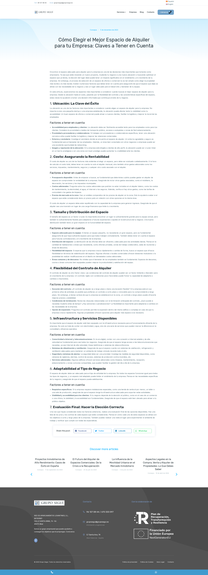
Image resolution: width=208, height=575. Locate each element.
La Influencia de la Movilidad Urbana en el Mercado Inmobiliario (122, 462)
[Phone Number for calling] (52, 572)
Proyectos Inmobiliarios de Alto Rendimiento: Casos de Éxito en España (50, 462)
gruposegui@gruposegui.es (97, 522)
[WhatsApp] (156, 572)
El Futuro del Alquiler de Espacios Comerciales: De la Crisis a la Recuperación (86, 462)
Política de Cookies (146, 562)
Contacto (171, 562)
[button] (82, 431)
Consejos (93, 30)
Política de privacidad (130, 562)
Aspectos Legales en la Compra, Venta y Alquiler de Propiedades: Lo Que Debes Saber (158, 464)
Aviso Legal (160, 562)
